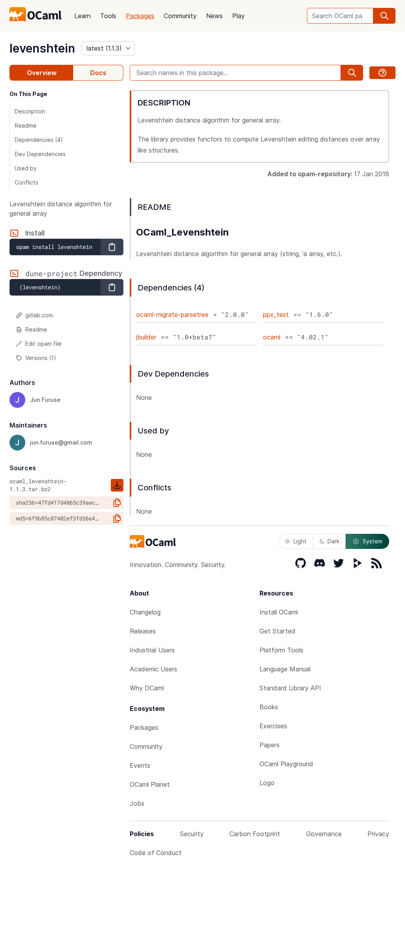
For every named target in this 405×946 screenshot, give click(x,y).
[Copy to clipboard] (111, 247)
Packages (140, 16)
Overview (42, 73)
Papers (269, 745)
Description (30, 111)
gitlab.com (39, 315)
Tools (108, 16)
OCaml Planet (150, 784)
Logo (266, 783)
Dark (333, 541)
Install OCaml (278, 612)
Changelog (145, 612)
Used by (26, 168)
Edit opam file (43, 343)
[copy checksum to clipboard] (117, 502)
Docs (98, 73)
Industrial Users (152, 650)
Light (300, 541)
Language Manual (284, 669)
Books (268, 707)
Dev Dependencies (40, 154)
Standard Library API (290, 688)
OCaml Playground (286, 764)
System (372, 541)
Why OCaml (147, 688)
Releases (143, 631)
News (214, 16)
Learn (82, 16)
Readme (25, 125)
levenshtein (42, 48)
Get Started (277, 631)
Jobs (137, 803)
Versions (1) (40, 357)
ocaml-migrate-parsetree (172, 314)
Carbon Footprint (254, 834)
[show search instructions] (382, 72)
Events (140, 765)
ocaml (271, 337)
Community (180, 16)
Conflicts (26, 182)
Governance (324, 834)
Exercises (273, 726)
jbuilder (146, 337)
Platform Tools (281, 650)
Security (192, 834)
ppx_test (276, 314)
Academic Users (153, 669)
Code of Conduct (156, 853)
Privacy (378, 834)
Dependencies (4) (39, 139)
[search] (384, 16)
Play (238, 16)
